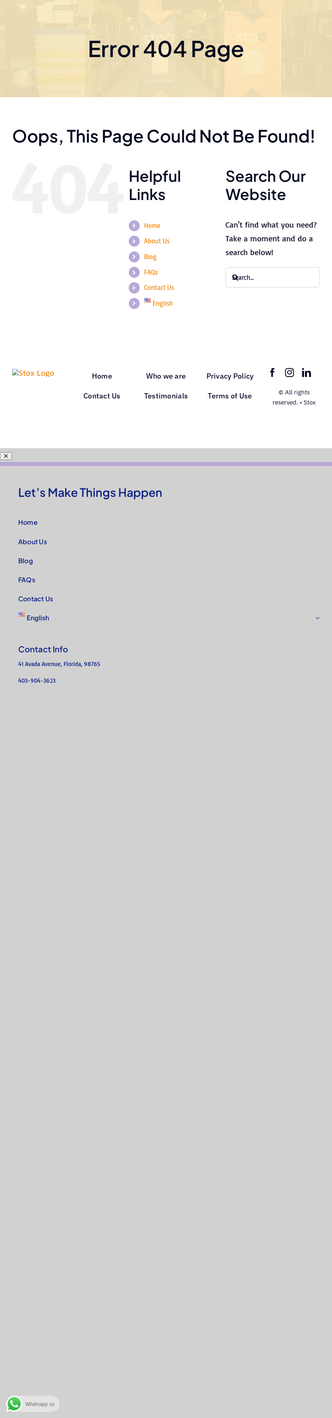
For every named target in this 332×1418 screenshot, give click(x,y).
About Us (157, 241)
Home (152, 225)
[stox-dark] (33, 373)
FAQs (151, 272)
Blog (150, 257)
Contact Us (159, 287)
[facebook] (272, 372)
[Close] (6, 456)
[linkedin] (306, 372)
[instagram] (289, 372)
